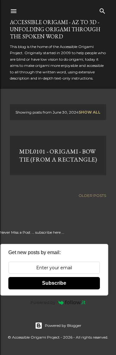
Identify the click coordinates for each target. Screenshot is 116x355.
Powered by (43, 302)
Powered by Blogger (63, 325)
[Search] (102, 10)
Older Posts (92, 195)
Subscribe (54, 283)
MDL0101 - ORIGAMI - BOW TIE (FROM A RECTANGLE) (58, 155)
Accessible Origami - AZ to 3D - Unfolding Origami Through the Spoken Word (55, 29)
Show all (90, 112)
